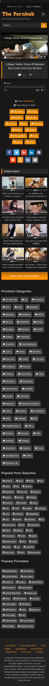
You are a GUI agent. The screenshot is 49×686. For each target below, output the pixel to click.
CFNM (39, 329)
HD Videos (18, 111)
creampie (41, 508)
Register (37, 6)
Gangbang (10, 366)
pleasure (35, 609)
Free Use (39, 359)
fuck (7, 519)
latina (7, 530)
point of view (10, 541)
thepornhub (28, 101)
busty (35, 503)
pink (23, 609)
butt (6, 508)
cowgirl (28, 508)
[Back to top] (41, 679)
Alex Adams (28, 571)
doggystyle (33, 514)
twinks (31, 142)
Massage (22, 418)
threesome (35, 552)
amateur (8, 481)
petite (33, 536)
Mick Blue (26, 604)
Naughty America (13, 426)
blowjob (32, 497)
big (17, 486)
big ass (28, 486)
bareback (18, 117)
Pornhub (9, 433)
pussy (34, 541)
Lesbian (22, 411)
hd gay (18, 129)
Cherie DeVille (11, 576)
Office (30, 426)
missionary (9, 536)
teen (22, 552)
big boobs (9, 492)
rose (23, 615)
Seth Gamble (10, 620)
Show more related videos (24, 275)
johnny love (10, 587)
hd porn (32, 129)
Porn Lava (26, 652)
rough (7, 547)
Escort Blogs (36, 649)
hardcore (31, 519)
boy (24, 123)
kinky (7, 598)
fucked (18, 519)
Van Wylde (9, 626)
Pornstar (24, 433)
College (9, 337)
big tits (8, 497)
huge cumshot (19, 135)
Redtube (25, 441)
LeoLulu (35, 598)
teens (18, 142)
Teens (40, 448)
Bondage (9, 329)
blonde (20, 497)
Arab (20, 307)
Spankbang (20, 649)
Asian (31, 481)
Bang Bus (10, 314)
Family (25, 359)
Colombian (24, 337)
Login (28, 6)
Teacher (26, 448)
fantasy (22, 582)
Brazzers (25, 329)
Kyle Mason (21, 598)
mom (23, 536)
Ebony (21, 352)
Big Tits (9, 322)
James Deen (37, 582)
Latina (8, 411)
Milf (35, 418)
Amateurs (39, 300)
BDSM (40, 314)
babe (7, 486)
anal (20, 481)
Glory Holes (26, 374)
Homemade (27, 381)
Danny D (8, 582)
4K (26, 300)
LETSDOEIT (39, 411)
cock (17, 508)
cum (7, 514)
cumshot (18, 514)
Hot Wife (28, 389)
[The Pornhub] (20, 14)
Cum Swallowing (29, 344)
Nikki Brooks (10, 609)
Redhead (9, 441)
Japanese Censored (30, 404)
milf (30, 530)
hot (22, 525)
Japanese (10, 404)
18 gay (33, 111)
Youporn (40, 652)
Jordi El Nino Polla (12, 593)
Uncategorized (12, 456)
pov (23, 541)
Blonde (39, 322)
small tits (29, 547)
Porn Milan (10, 646)
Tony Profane (28, 620)
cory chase (28, 576)
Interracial (24, 396)
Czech (8, 352)
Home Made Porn (28, 646)
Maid (8, 418)
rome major (10, 615)
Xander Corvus (27, 626)
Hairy (41, 374)
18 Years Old (11, 300)
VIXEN (28, 456)
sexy (35, 135)
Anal (7, 307)
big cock (32, 117)
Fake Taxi (10, 359)
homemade (10, 525)
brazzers (8, 503)
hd (42, 519)
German (26, 366)
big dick (12, 123)
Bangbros (26, 314)
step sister (9, 552)
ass (41, 481)
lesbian (19, 530)
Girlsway (9, 374)
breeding (37, 123)
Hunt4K (9, 396)
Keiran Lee (31, 593)
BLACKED (24, 322)
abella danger (11, 571)
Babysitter (34, 307)
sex (18, 547)
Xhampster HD (12, 463)
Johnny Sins (26, 587)
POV (38, 433)
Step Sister (10, 448)
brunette (22, 503)
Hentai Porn (11, 652)
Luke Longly (10, 604)
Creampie (10, 344)
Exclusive (36, 352)
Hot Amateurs (11, 389)
